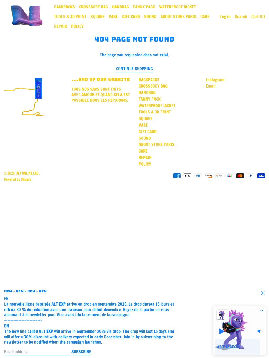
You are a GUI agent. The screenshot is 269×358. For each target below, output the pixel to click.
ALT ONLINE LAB (27, 173)
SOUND (150, 16)
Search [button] (241, 16)
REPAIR (60, 26)
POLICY (77, 26)
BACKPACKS (64, 7)
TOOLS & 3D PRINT (70, 16)
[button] (261, 310)
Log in (225, 16)
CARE (204, 16)
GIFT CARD (131, 16)
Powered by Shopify (17, 179)
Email (210, 86)
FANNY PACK (144, 7)
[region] (239, 347)
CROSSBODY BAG (93, 7)
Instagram (215, 80)
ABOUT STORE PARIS (178, 16)
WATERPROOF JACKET (177, 7)
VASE (113, 16)
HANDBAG (120, 7)
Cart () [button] (258, 16)
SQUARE (98, 16)
